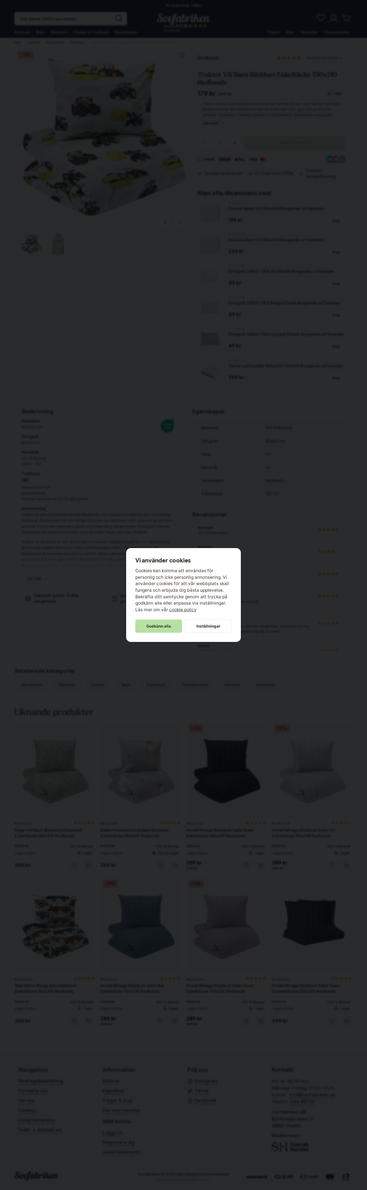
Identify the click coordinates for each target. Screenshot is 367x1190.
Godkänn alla (158, 626)
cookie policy (183, 609)
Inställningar (208, 626)
